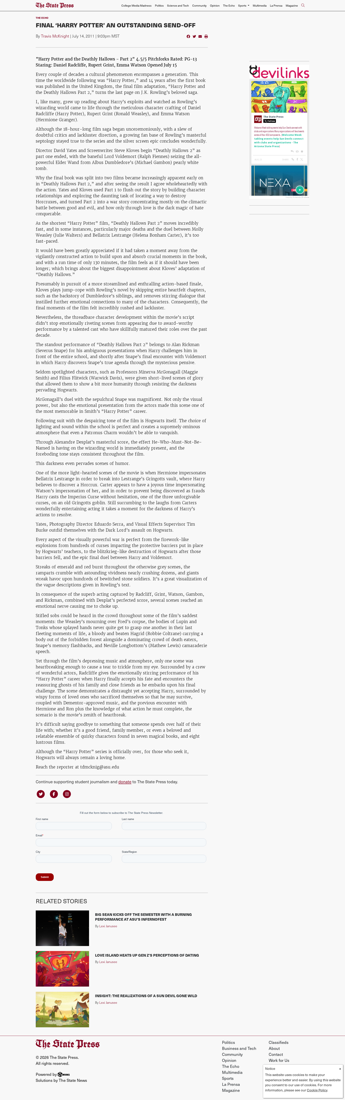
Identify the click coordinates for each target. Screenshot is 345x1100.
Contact (276, 1054)
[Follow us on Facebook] (54, 793)
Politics (159, 5)
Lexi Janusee (108, 926)
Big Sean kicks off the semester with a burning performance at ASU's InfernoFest (143, 917)
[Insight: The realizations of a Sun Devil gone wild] (62, 1009)
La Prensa (276, 5)
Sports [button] (242, 5)
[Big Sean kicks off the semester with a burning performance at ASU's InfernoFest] (62, 928)
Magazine (292, 5)
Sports (228, 1078)
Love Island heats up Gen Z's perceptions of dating (147, 955)
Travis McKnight (55, 36)
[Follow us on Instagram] (67, 793)
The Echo (229, 5)
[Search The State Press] (302, 5)
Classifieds (278, 1042)
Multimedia (260, 5)
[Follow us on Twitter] (41, 793)
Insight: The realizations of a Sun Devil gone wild (146, 995)
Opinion (215, 5)
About (274, 1048)
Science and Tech (178, 5)
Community (199, 5)
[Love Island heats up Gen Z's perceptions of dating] (62, 969)
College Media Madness (136, 5)
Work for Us (279, 1060)
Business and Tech (239, 1048)
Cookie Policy (317, 1090)
